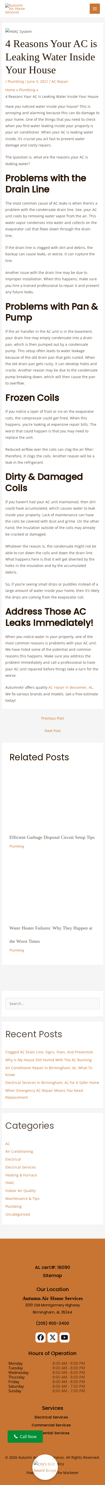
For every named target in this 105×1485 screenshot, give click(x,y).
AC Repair (59, 81)
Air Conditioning (19, 1151)
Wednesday (18, 1372)
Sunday (14, 1390)
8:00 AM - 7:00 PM (68, 1386)
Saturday (16, 1386)
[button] (40, 1337)
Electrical (13, 1159)
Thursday (16, 1377)
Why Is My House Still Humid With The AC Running (48, 1059)
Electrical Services (20, 1167)
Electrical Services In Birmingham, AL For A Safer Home (52, 1082)
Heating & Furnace (21, 1175)
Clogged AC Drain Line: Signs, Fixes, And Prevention (49, 1052)
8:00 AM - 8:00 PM (68, 1363)
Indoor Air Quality (20, 1190)
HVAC (10, 1182)
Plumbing (16, 81)
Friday (13, 1381)
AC (7, 1143)
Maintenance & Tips (22, 1198)
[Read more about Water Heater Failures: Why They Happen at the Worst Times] (52, 886)
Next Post (53, 730)
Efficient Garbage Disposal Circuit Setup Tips (52, 837)
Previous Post (52, 718)
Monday (15, 1363)
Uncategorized (17, 1214)
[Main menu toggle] (95, 9)
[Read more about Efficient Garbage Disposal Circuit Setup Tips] (52, 796)
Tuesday (15, 1367)
